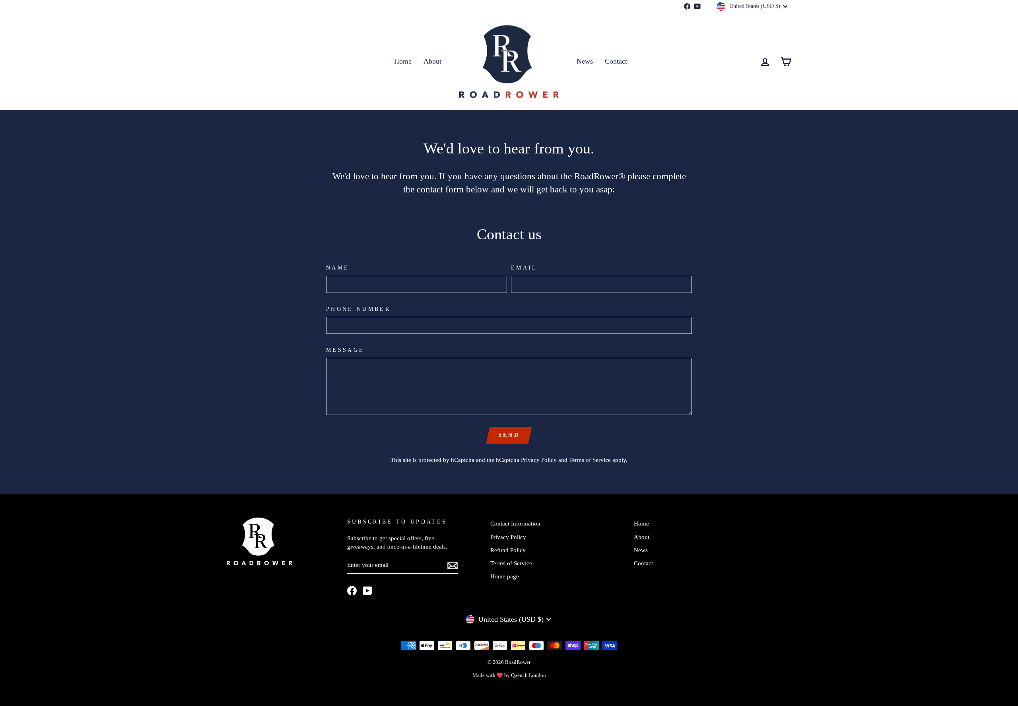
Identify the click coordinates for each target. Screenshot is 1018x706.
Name (337, 267)
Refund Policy (508, 550)
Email (524, 267)
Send (509, 435)
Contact (616, 61)
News (585, 61)
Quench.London (528, 675)
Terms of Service (590, 459)
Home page (504, 576)
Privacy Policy (539, 459)
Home (403, 61)
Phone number (358, 309)
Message (345, 350)
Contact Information (515, 523)
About (432, 61)
